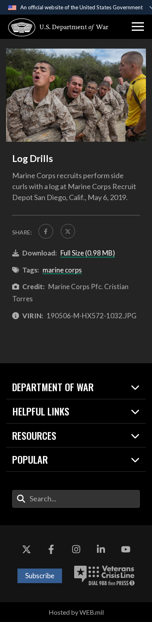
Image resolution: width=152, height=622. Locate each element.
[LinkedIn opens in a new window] (101, 549)
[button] (138, 26)
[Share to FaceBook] (46, 231)
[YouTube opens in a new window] (126, 549)
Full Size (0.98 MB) (87, 253)
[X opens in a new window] (26, 549)
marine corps (62, 270)
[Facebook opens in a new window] (51, 549)
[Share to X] (68, 231)
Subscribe (39, 575)
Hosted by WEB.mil (76, 612)
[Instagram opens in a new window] (76, 549)
